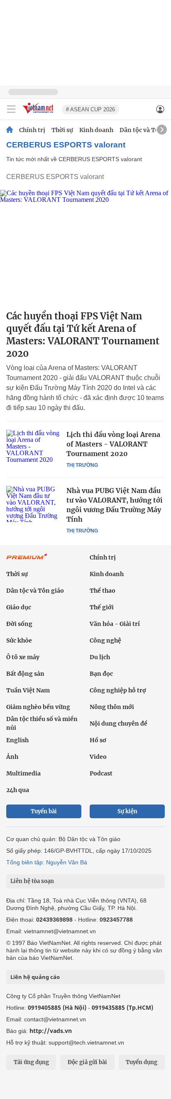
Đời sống (19, 624)
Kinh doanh (96, 130)
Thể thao (102, 590)
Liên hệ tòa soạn (32, 881)
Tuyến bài (44, 811)
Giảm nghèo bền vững (38, 707)
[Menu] (11, 109)
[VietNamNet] (9, 130)
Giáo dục (18, 607)
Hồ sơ (98, 740)
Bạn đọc (101, 673)
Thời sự (62, 130)
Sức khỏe (19, 640)
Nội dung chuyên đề (118, 723)
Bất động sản (25, 673)
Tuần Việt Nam (28, 690)
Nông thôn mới (112, 707)
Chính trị (32, 130)
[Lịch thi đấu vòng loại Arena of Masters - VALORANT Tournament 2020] (33, 448)
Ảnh (12, 756)
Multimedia (23, 773)
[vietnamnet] (39, 114)
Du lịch (100, 657)
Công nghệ (105, 640)
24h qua (17, 790)
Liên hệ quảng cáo (35, 977)
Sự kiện (127, 811)
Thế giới (102, 607)
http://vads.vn (50, 1031)
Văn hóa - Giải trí (115, 624)
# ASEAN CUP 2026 (90, 109)
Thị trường (82, 465)
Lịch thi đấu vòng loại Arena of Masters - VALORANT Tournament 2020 (113, 444)
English (17, 740)
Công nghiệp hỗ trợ (118, 690)
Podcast (101, 773)
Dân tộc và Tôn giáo (35, 590)
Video (98, 756)
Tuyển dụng (141, 1062)
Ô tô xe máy (22, 657)
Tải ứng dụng (31, 1062)
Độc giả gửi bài (87, 1062)
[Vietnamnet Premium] (27, 560)
